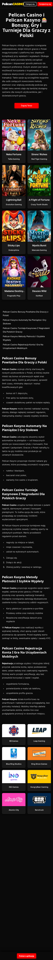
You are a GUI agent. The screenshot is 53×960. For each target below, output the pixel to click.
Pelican (13, 4)
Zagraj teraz (26, 105)
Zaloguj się (30, 4)
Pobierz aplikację (26, 956)
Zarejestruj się (45, 4)
